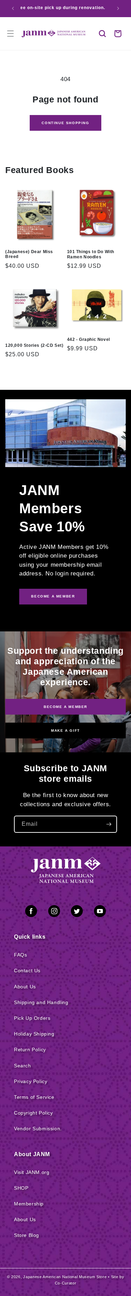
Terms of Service (34, 1097)
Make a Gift (65, 730)
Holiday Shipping (34, 1034)
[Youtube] (100, 912)
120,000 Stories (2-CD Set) (34, 345)
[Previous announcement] (13, 8)
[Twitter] (77, 912)
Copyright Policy (33, 1113)
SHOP (21, 1188)
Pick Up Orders (32, 1018)
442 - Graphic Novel (88, 339)
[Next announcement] (118, 8)
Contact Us (27, 970)
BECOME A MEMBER (53, 596)
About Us (25, 986)
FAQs (20, 955)
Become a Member (65, 706)
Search (22, 1065)
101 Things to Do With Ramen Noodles (91, 254)
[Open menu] (10, 33)
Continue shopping (65, 123)
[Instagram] (54, 912)
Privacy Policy (30, 1081)
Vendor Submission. (38, 1128)
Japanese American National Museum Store (65, 1277)
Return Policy (30, 1049)
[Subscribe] (108, 824)
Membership (29, 1204)
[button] (102, 33)
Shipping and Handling (41, 1002)
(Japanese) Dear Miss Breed (29, 254)
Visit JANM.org (31, 1172)
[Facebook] (31, 912)
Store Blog (26, 1235)
